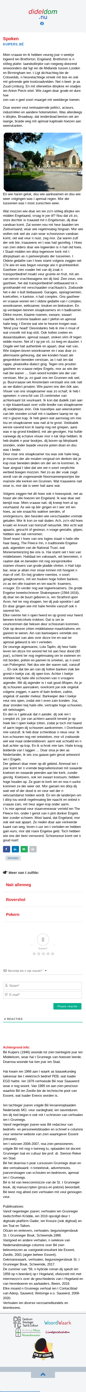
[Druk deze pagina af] (33, 849)
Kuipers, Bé (13, 44)
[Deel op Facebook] (6, 849)
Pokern (12, 914)
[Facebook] (42, 23)
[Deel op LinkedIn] (15, 849)
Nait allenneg (18, 885)
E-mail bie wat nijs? (19, 1384)
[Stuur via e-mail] (24, 849)
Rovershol (15, 899)
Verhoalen (13, 857)
